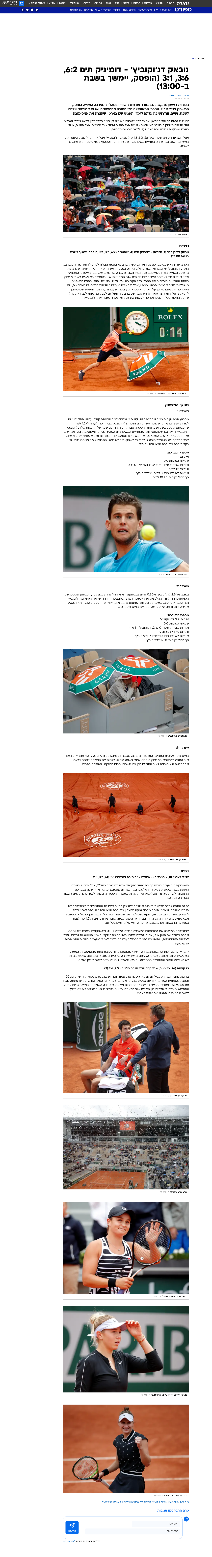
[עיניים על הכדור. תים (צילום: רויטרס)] (126, 532)
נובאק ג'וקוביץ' (159, 1502)
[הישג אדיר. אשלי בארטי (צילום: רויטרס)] (126, 1251)
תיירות (86, 3)
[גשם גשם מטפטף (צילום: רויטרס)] (126, 1150)
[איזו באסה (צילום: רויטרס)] (126, 196)
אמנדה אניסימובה (110, 1502)
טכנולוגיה (75, 3)
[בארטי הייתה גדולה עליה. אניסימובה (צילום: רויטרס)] (126, 1352)
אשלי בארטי (173, 1502)
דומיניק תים (145, 1502)
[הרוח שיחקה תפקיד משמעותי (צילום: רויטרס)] (126, 352)
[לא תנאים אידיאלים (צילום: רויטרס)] (126, 694)
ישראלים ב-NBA (103, 10)
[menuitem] (168, 3)
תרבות (136, 3)
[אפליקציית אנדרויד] (37, 10)
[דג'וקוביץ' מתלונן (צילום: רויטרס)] (126, 1050)
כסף (117, 3)
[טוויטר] (27, 10)
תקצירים (88, 10)
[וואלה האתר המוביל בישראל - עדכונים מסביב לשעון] (183, 3)
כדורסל (117, 10)
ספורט (159, 3)
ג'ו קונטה (184, 1502)
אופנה (62, 3)
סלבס (126, 3)
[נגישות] (4, 3)
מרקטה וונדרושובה (129, 1502)
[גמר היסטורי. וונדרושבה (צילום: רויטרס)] (126, 1452)
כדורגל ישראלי (145, 10)
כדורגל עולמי (129, 10)
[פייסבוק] (23, 10)
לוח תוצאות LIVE (162, 10)
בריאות (98, 3)
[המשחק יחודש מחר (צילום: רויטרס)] (126, 818)
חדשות (170, 3)
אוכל (108, 3)
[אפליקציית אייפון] (32, 10)
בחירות (148, 3)
